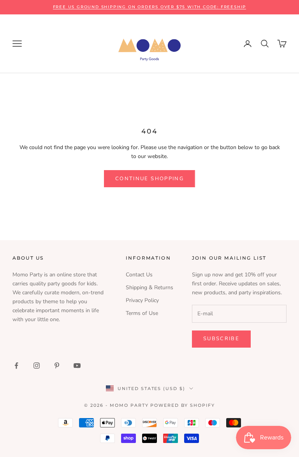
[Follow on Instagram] (36, 365)
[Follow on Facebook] (16, 365)
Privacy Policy (142, 300)
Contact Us (139, 274)
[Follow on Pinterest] (57, 365)
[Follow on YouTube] (77, 365)
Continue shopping (149, 178)
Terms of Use (142, 313)
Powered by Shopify (182, 405)
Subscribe (221, 338)
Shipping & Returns (149, 287)
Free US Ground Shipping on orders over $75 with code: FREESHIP (149, 6)
